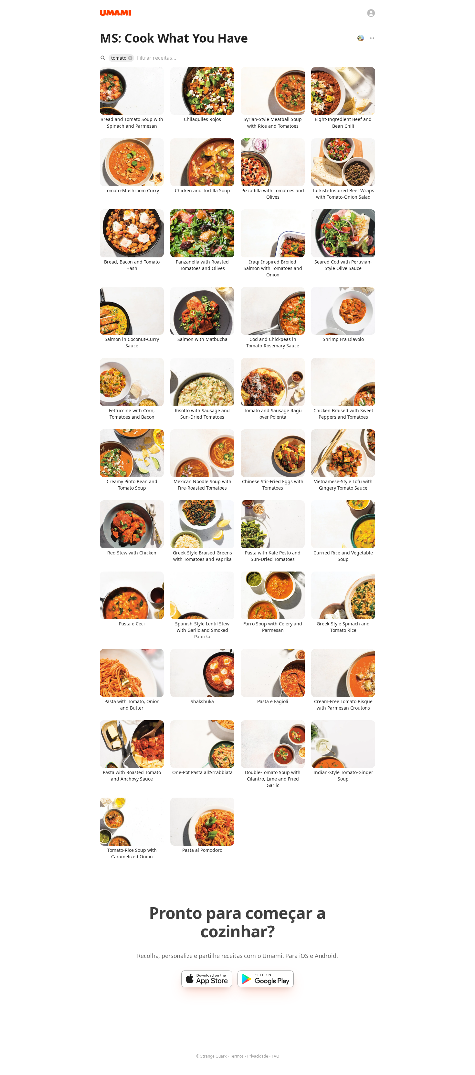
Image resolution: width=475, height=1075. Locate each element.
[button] (121, 58)
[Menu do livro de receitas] (372, 38)
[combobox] (251, 58)
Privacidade (257, 1056)
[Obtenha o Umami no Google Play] (266, 978)
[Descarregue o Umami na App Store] (206, 978)
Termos (237, 1056)
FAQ (275, 1056)
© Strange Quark (211, 1056)
